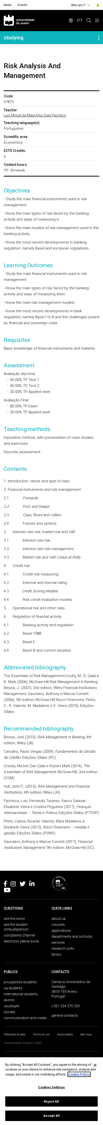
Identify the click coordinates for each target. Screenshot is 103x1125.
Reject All (51, 1101)
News (8, 5)
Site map (86, 1034)
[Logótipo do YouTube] (7, 891)
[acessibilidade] (71, 20)
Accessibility (65, 1034)
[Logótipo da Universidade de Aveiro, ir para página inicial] (19, 20)
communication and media (25, 1018)
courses (58, 925)
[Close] (95, 1065)
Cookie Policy (79, 1074)
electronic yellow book (21, 941)
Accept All (51, 1116)
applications (61, 931)
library (56, 954)
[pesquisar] (88, 20)
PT (80, 20)
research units (63, 948)
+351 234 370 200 (66, 1006)
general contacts (65, 1015)
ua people (11, 1006)
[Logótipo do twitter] (23, 885)
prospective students (20, 982)
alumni (9, 1000)
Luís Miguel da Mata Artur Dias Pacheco (35, 115)
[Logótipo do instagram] (13, 885)
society (9, 1012)
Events (22, 5)
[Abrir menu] (97, 20)
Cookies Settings (51, 1087)
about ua (59, 919)
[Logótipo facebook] (5, 885)
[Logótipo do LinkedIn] (31, 885)
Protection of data (15, 1034)
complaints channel (19, 935)
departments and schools (72, 936)
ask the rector (14, 919)
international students (21, 994)
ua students (13, 988)
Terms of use (41, 1034)
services (58, 942)
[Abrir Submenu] (98, 38)
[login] (97, 4)
